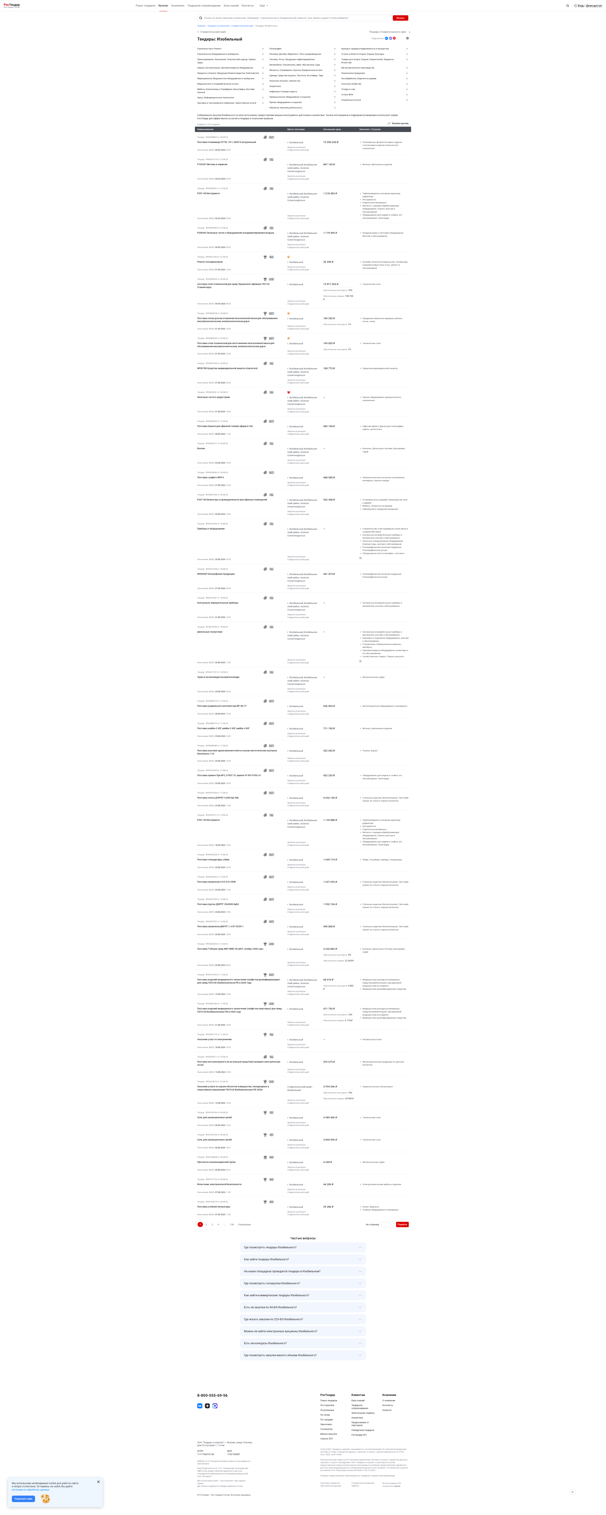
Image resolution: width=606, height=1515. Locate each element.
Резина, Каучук (369, 750)
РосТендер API (359, 1435)
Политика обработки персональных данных (330, 1484)
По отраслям (327, 1405)
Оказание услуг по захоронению (214, 1039)
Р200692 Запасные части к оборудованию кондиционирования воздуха (235, 233)
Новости (386, 1410)
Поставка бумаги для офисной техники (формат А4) (225, 426)
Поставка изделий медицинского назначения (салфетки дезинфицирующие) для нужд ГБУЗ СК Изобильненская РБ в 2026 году (238, 981)
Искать (400, 18)
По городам (326, 1419)
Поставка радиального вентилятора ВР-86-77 (222, 706)
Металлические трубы (373, 677)
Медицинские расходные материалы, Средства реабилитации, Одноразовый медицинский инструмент (381, 982)
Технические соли (371, 284)
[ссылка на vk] (199, 1405)
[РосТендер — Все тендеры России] (12, 6)
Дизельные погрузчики (209, 632)
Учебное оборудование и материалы (380, 1210)
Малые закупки (328, 1434)
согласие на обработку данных (30, 1489)
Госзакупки (326, 1429)
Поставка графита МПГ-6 (210, 477)
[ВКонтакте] (386, 38)
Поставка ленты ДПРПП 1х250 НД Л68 (218, 797)
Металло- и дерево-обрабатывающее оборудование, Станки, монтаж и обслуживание (380, 209)
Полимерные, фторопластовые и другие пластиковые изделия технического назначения (382, 145)
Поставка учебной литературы (213, 1206)
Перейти (402, 1224)
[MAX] (390, 38)
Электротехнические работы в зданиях (381, 1184)
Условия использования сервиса (362, 1484)
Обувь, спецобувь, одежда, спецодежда (382, 859)
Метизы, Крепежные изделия (377, 164)
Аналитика (177, 5)
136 (232, 1224)
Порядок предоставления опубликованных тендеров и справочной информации (357, 1476)
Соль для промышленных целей (214, 1117)
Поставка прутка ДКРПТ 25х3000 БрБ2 (218, 904)
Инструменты (369, 199)
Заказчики (326, 1424)
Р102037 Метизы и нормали (212, 164)
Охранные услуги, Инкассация (377, 1086)
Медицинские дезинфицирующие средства (384, 989)
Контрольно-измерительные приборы (217, 603)
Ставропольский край (298, 150)
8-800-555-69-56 (212, 1395)
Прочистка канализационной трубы (216, 1162)
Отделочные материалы (374, 202)
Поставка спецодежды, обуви (213, 859)
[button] (567, 5)
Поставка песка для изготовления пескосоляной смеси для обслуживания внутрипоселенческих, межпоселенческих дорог (237, 320)
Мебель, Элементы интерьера (377, 506)
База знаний (231, 5)
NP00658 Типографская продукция (216, 574)
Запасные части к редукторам (213, 397)
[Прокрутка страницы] (572, 1491)
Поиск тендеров (145, 5)
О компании (388, 1400)
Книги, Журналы (370, 1207)
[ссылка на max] (214, 1405)
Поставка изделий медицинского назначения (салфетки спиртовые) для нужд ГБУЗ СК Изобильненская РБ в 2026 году (239, 1010)
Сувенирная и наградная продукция (380, 509)
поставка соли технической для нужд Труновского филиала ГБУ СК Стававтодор (233, 285)
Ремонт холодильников (210, 262)
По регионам (327, 1410)
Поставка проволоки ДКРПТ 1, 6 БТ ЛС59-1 (220, 926)
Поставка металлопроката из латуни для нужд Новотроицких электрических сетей (238, 1063)
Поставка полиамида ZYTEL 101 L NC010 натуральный (226, 142)
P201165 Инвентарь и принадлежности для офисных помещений (232, 499)
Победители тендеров (362, 1430)
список (397, 1486)
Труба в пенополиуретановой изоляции (218, 677)
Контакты (248, 5)
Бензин (201, 448)
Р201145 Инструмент (208, 193)
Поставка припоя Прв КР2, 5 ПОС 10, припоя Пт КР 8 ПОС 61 (229, 775)
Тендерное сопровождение (204, 5)
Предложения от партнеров (360, 1424)
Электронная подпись (363, 1413)
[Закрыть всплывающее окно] (98, 1482)
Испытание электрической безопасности (219, 1184)
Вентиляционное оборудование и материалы (384, 706)
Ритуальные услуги (372, 1039)
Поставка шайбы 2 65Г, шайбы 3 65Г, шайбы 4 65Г (223, 728)
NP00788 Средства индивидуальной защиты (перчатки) (227, 368)
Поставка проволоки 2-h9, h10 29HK (216, 882)
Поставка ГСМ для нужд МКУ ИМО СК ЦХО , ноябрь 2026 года (230, 949)
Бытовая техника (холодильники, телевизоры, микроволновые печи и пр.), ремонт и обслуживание (385, 265)
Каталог (163, 5)
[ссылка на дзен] (207, 1405)
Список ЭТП (326, 1438)
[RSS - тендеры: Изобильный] (394, 38)
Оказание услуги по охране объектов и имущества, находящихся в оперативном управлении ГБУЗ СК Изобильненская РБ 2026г (233, 1088)
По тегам (325, 1415)
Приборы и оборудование (211, 528)
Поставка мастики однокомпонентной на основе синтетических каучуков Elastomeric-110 (237, 752)
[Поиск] (200, 18)
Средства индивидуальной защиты (380, 368)
